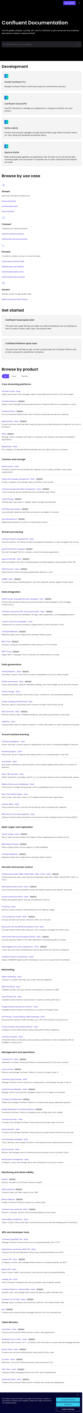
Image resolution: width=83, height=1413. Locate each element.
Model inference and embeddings (15, 784)
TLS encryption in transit (11, 917)
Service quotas (8, 1149)
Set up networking (8, 211)
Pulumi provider (8, 1129)
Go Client (5, 1359)
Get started (69, 3)
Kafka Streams (8, 569)
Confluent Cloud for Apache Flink (15, 539)
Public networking (9, 977)
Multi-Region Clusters (10, 844)
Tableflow (6, 722)
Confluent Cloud (8, 391)
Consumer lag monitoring (12, 1209)
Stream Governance (10, 681)
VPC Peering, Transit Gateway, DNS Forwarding (20, 1017)
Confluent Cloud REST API (12, 1239)
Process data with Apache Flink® (13, 261)
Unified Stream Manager (11, 1089)
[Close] (77, 1394)
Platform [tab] (24, 376)
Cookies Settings (68, 1409)
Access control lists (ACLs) (12, 897)
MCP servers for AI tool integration (15, 814)
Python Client (7, 1349)
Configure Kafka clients (10, 206)
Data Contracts (8, 712)
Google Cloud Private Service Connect (17, 1007)
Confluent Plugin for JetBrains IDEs (16, 1289)
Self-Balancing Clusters (11, 509)
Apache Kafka (7, 421)
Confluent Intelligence (10, 741)
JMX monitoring (8, 1189)
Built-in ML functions (10, 774)
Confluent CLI (7, 1059)
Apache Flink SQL (9, 559)
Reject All (68, 1404)
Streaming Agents (9, 751)
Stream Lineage (8, 692)
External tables (8, 804)
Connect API (6, 1259)
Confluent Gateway (9, 1037)
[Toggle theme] (79, 3)
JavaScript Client (8, 1379)
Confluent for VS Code (11, 1299)
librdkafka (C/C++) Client (11, 1339)
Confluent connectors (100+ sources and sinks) (20, 612)
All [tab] (5, 376)
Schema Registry (8, 671)
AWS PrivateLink (8, 987)
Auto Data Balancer (9, 519)
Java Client (6, 1329)
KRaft (4, 434)
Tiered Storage (8, 499)
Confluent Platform (9, 401)
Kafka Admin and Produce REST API (16, 1249)
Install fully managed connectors (13, 234)
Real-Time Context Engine (12, 794)
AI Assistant (6, 761)
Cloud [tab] (14, 376)
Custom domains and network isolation (17, 1027)
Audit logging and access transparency (17, 947)
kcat (3, 1309)
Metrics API (6, 1269)
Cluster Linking (8, 834)
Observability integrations (12, 1219)
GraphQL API (7, 1279)
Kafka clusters (7, 466)
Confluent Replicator (10, 632)
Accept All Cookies (68, 1400)
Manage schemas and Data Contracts (15, 299)
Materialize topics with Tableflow (13, 266)
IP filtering (6, 907)
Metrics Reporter (8, 1199)
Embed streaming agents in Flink (13, 271)
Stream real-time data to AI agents (13, 277)
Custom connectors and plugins (14, 622)
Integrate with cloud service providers (14, 239)
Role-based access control (12, 887)
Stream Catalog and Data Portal (14, 702)
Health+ (5, 1179)
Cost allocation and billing (12, 1139)
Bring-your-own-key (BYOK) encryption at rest (20, 927)
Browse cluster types (9, 201)
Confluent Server (8, 411)
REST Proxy (6, 642)
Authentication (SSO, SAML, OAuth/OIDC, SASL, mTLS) (23, 874)
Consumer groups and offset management (19, 489)
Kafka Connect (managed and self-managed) (20, 599)
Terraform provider (9, 1119)
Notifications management (12, 1159)
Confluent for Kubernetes (12, 1099)
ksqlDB (4, 579)
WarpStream (7, 446)
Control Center (7, 1069)
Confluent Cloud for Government (15, 957)
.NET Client (6, 1369)
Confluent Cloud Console (12, 1079)
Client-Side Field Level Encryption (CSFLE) (18, 937)
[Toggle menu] (4, 3)
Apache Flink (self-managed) (13, 549)
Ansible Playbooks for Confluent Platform (18, 1109)
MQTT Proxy (6, 652)
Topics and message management (15, 479)
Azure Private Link (9, 997)
